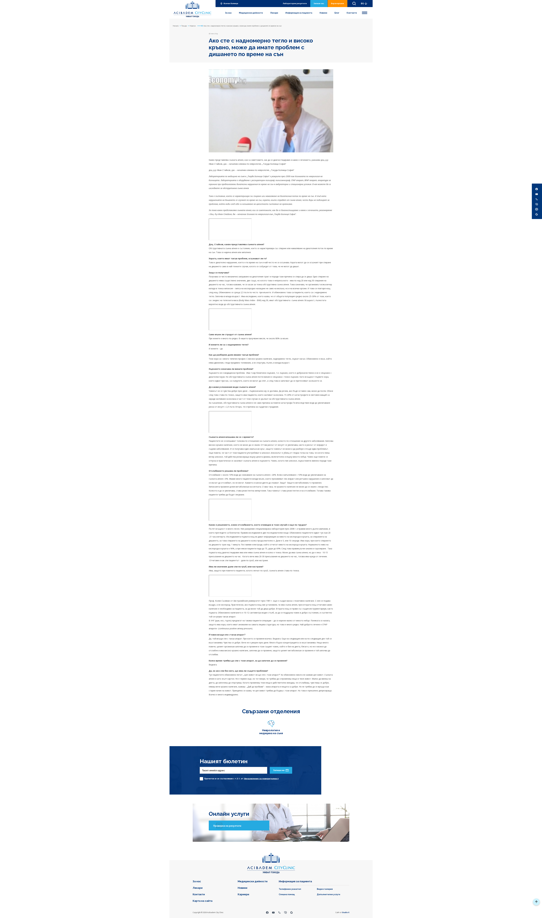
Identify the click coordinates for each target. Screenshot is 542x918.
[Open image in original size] (192, 9)
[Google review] (291, 912)
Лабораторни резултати (295, 3)
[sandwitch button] (364, 12)
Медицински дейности (251, 13)
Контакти (352, 13)
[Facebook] (267, 912)
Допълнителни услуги (328, 894)
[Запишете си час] (285, 912)
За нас (228, 13)
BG (362, 3)
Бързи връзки (337, 3)
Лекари (274, 13)
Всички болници (231, 4)
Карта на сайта (202, 900)
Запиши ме (279, 770)
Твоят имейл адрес (213, 770)
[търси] (354, 3)
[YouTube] (273, 912)
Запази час (319, 3)
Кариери (243, 894)
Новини (323, 13)
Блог (337, 13)
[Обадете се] (279, 912)
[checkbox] (239, 778)
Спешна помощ (287, 894)
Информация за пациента (298, 13)
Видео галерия (325, 889)
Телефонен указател (290, 889)
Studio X (345, 912)
